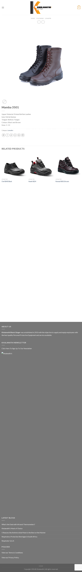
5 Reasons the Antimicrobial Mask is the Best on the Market (23, 533)
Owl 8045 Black (7, 181)
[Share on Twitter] (11, 135)
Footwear (40, 18)
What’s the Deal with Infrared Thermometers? (18, 524)
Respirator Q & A (8, 541)
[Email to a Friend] (15, 135)
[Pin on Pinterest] (19, 135)
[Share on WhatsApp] (3, 135)
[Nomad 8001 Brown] (68, 165)
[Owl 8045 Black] (14, 165)
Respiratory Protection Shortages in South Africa (19, 537)
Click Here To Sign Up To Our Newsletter (17, 348)
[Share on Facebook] (7, 135)
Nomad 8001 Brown (62, 181)
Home (33, 18)
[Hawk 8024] (41, 165)
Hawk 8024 (32, 181)
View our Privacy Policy (10, 557)
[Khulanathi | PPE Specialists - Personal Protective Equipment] (41, 7)
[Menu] (3, 7)
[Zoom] (4, 102)
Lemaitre (48, 18)
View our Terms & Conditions (12, 553)
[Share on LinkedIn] (23, 135)
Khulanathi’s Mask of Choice (12, 528)
